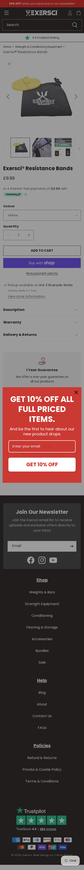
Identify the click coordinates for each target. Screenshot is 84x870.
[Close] (76, 392)
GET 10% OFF (42, 464)
